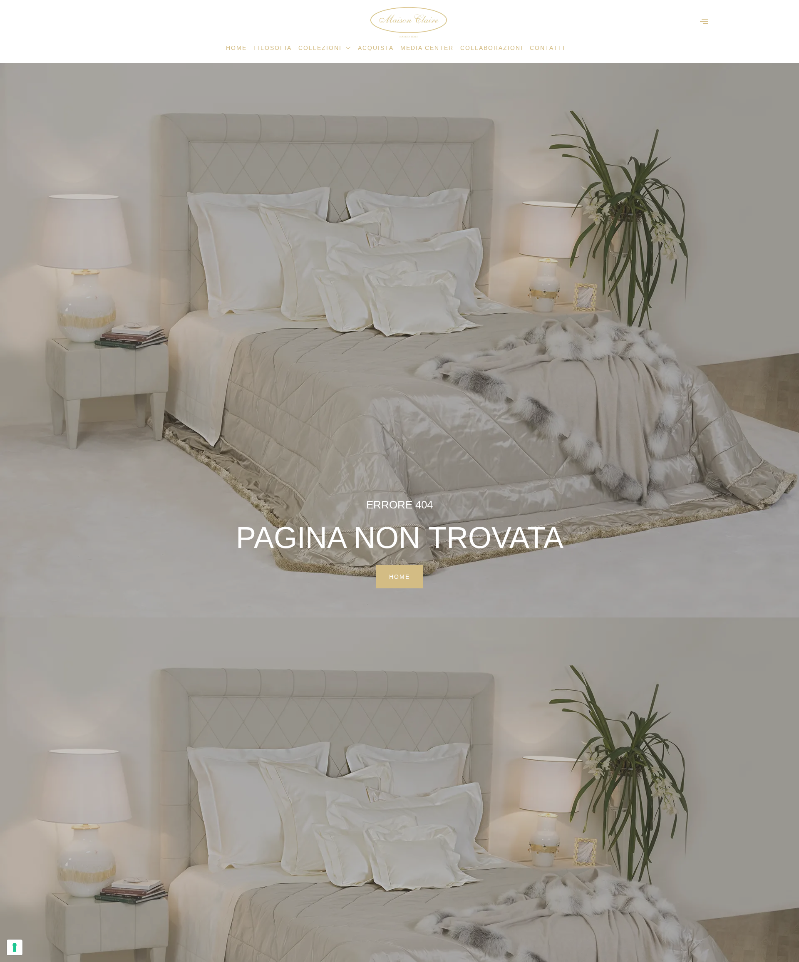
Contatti (547, 48)
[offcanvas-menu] (704, 21)
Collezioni (320, 48)
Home (236, 48)
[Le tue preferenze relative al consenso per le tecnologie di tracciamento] (14, 947)
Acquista (376, 48)
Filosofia (272, 48)
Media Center (427, 48)
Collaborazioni (491, 48)
